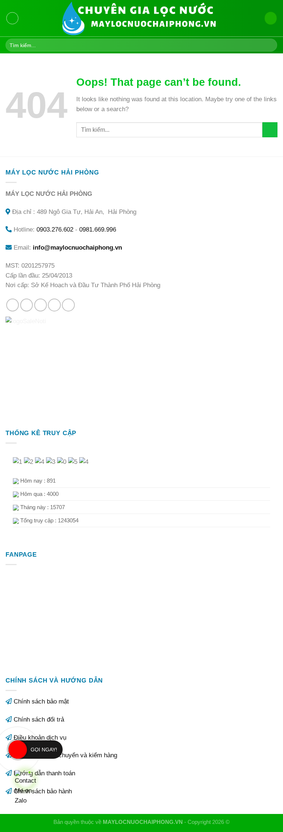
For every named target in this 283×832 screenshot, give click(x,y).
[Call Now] (17, 749)
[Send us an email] (54, 305)
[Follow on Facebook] (12, 305)
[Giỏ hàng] (271, 18)
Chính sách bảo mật (41, 701)
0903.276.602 (54, 229)
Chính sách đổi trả (39, 719)
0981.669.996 (97, 229)
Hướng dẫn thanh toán (44, 773)
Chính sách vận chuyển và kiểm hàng (65, 755)
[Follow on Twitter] (40, 305)
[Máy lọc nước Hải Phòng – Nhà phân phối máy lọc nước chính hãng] (142, 18)
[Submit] (269, 45)
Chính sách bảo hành (43, 791)
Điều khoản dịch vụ (40, 737)
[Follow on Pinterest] (68, 305)
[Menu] (12, 18)
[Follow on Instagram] (26, 305)
